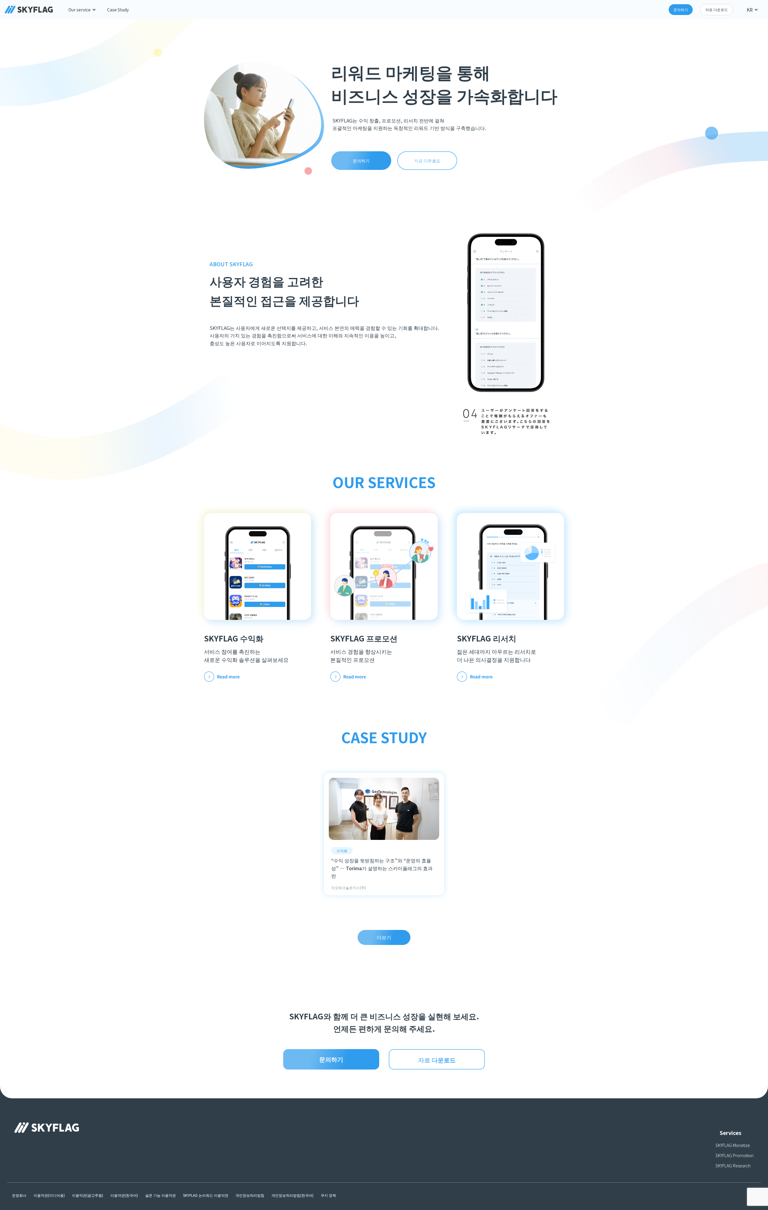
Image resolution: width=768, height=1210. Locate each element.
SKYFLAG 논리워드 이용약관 (205, 1195)
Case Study (118, 10)
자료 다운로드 (716, 9)
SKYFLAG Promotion (735, 1155)
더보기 (384, 937)
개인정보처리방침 (250, 1195)
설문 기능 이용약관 (160, 1195)
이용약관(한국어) (124, 1195)
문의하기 (681, 9)
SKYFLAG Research (733, 1166)
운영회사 (19, 1195)
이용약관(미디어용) (49, 1195)
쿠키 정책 (328, 1195)
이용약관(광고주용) (87, 1195)
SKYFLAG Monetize (733, 1145)
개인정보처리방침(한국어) (293, 1195)
